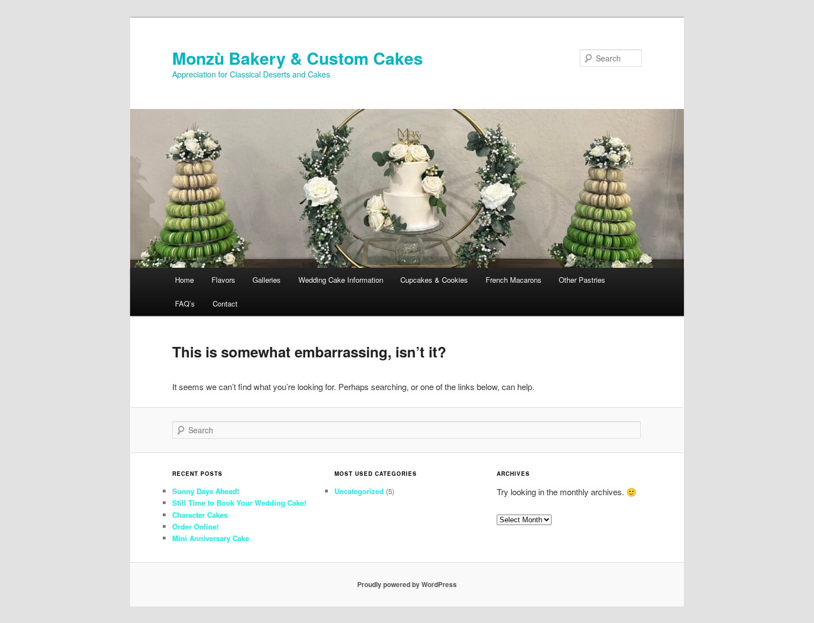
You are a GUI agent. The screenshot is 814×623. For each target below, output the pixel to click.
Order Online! (195, 526)
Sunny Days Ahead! (205, 491)
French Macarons (514, 279)
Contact (225, 303)
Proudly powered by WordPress (407, 584)
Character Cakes (200, 515)
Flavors (223, 279)
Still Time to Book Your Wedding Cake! (239, 502)
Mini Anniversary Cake (210, 538)
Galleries (267, 279)
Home (184, 279)
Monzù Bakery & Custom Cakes (297, 58)
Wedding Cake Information (340, 279)
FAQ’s (185, 303)
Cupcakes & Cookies (434, 279)
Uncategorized (359, 491)
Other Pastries (582, 279)
